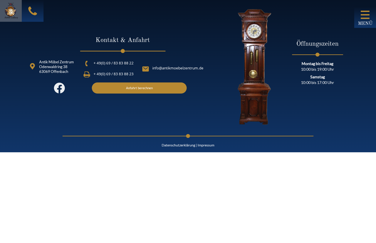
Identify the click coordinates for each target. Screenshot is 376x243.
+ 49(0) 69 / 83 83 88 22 (114, 62)
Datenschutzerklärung (178, 145)
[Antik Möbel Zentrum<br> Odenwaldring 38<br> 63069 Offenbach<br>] (32, 66)
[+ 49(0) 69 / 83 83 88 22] (87, 63)
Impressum (206, 145)
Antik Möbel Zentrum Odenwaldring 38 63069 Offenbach (56, 67)
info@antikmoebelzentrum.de (177, 67)
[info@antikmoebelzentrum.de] (145, 69)
